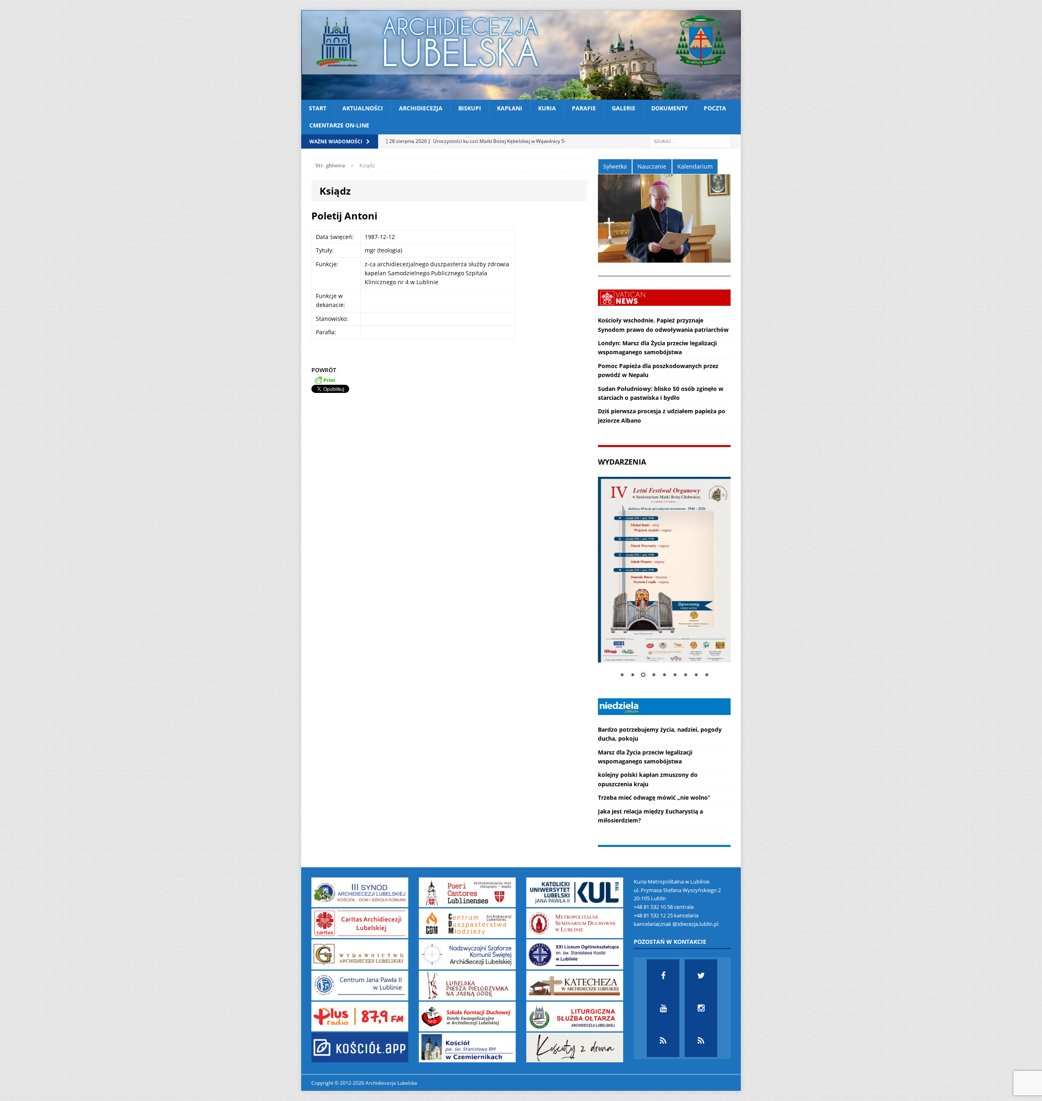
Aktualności (362, 108)
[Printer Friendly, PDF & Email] (324, 380)
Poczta (715, 108)
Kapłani (509, 108)
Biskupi (469, 108)
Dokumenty (669, 108)
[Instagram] (701, 1008)
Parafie (584, 108)
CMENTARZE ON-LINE (339, 125)
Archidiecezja (420, 108)
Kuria (547, 108)
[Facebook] (663, 975)
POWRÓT (323, 370)
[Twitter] (701, 975)
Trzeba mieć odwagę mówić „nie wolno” (654, 797)
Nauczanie (651, 166)
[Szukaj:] (690, 141)
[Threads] (701, 1040)
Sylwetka (615, 166)
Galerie (623, 108)
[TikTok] (663, 1040)
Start (317, 108)
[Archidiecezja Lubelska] (521, 55)
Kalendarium (695, 166)
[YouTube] (663, 1008)
